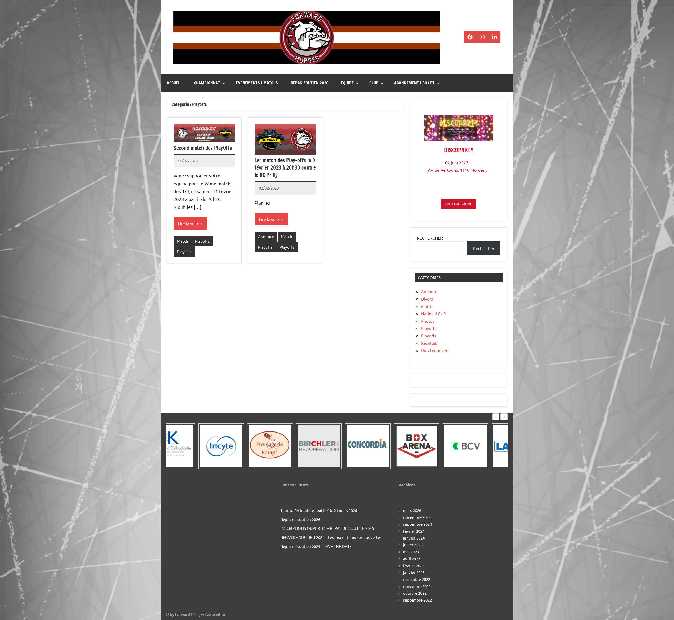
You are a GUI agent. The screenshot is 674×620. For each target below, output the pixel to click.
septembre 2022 (417, 599)
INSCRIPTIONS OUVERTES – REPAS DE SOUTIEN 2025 (327, 528)
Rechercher (483, 248)
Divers (427, 298)
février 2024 (413, 530)
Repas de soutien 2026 (300, 519)
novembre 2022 (417, 586)
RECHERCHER (430, 237)
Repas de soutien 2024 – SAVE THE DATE (316, 546)
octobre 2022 (415, 593)
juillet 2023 (413, 544)
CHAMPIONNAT (207, 83)
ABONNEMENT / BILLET (414, 83)
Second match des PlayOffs (203, 148)
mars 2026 (412, 510)
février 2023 (413, 565)
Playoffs (202, 240)
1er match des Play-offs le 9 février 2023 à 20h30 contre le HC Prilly (285, 167)
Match (182, 240)
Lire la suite (188, 223)
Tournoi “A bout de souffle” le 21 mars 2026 (318, 510)
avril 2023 (411, 558)
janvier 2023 (414, 572)
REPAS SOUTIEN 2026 (309, 83)
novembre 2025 (417, 517)
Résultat (429, 342)
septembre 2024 (417, 523)
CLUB (373, 83)
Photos (427, 320)
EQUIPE (347, 83)
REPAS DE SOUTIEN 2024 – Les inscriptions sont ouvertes (331, 537)
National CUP (433, 313)
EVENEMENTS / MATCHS (257, 83)
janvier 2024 (414, 537)
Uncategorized (434, 350)
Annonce (266, 236)
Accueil (174, 83)
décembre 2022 (416, 579)
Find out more (458, 203)
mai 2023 (411, 551)
